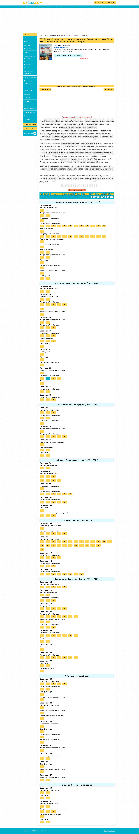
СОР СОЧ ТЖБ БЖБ (29, 34)
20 (76, 545)
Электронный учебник (61, 47)
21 (81, 545)
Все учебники (88, 7)
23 (92, 545)
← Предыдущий (45, 89)
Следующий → (109, 89)
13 (104, 226)
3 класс (31, 7)
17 (59, 545)
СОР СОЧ (96, 7)
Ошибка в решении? (77, 190)
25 (42, 549)
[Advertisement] (49, 20)
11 (92, 226)
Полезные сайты (29, 128)
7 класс (55, 7)
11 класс (80, 7)
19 (70, 545)
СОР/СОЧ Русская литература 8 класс (68, 55)
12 (98, 226)
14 (42, 545)
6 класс (49, 7)
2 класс (26, 7)
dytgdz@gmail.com (109, 831)
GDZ (33, 3)
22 (87, 545)
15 (48, 545)
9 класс (67, 7)
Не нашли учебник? (105, 3)
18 (64, 545)
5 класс (43, 7)
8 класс (61, 7)
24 (98, 545)
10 (87, 226)
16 (53, 545)
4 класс (37, 7)
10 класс (73, 7)
